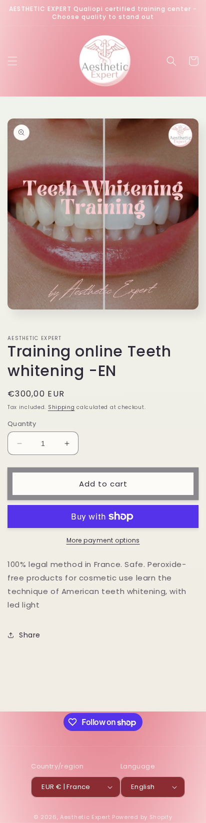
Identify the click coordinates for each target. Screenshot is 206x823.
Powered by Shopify (142, 817)
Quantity (22, 423)
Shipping (61, 407)
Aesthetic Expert (85, 817)
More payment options (103, 540)
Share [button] (29, 635)
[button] (13, 61)
